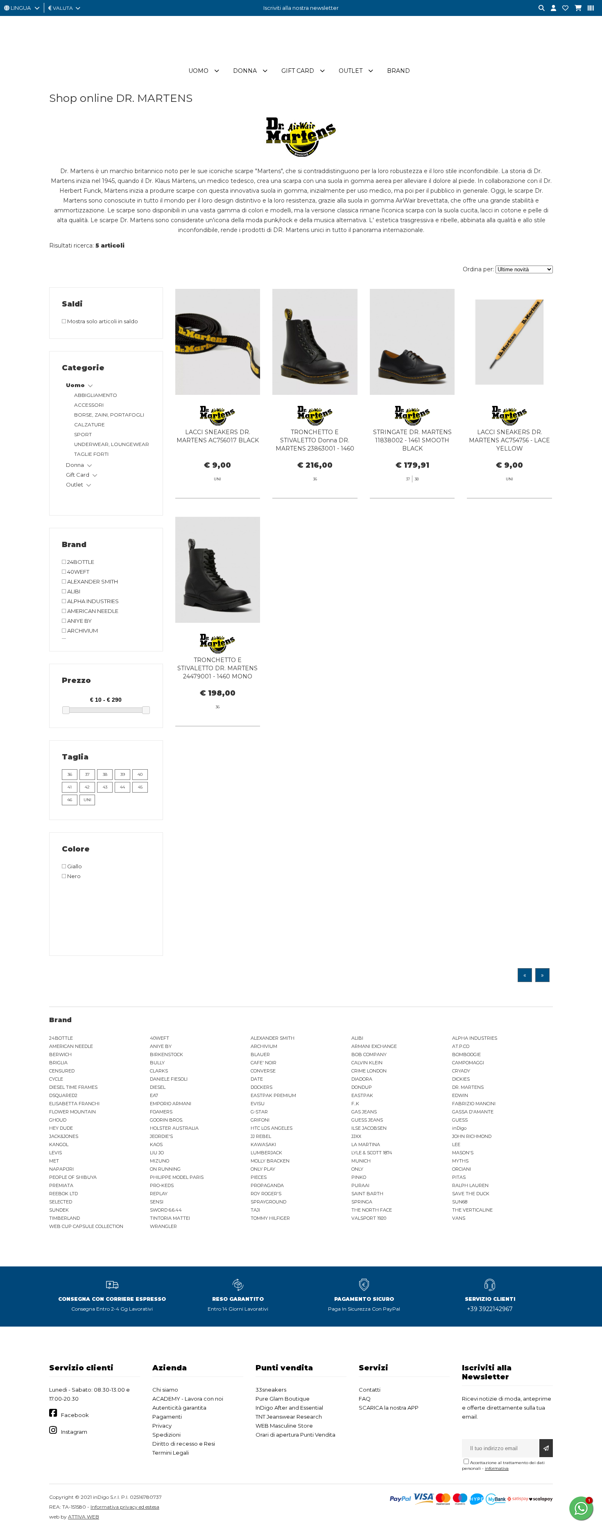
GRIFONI (260, 1120)
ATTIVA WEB (83, 1517)
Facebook (75, 1415)
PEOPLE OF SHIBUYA (73, 1177)
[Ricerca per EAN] (588, 8)
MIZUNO (159, 1161)
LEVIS (55, 1153)
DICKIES (461, 1079)
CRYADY (461, 1071)
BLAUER (260, 1054)
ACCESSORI (89, 405)
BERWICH (60, 1054)
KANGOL (58, 1144)
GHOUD (57, 1120)
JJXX (356, 1136)
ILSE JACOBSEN (369, 1128)
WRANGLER (163, 1226)
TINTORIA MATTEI (170, 1218)
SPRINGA (361, 1202)
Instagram (74, 1431)
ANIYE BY (79, 620)
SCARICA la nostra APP (389, 1407)
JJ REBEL (261, 1136)
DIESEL (157, 1087)
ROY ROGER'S (266, 1193)
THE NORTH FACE (371, 1210)
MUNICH (361, 1161)
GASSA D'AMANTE (472, 1112)
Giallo (74, 866)
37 (87, 774)
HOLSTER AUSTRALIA (174, 1128)
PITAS (459, 1177)
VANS (458, 1218)
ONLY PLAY (263, 1169)
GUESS (460, 1120)
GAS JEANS (364, 1112)
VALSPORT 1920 (368, 1218)
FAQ (365, 1398)
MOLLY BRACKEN (270, 1161)
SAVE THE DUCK (470, 1193)
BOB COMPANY (369, 1054)
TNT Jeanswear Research (289, 1416)
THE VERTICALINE (472, 1210)
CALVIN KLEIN (366, 1063)
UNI (87, 799)
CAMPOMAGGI (468, 1063)
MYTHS (460, 1161)
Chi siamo (165, 1389)
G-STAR (259, 1112)
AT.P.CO (460, 1046)
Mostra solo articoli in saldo (102, 321)
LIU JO (157, 1153)
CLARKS (159, 1071)
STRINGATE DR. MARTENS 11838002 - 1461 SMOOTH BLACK (412, 440)
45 (140, 787)
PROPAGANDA (267, 1185)
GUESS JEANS (367, 1120)
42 (87, 787)
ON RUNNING (165, 1169)
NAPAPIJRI (61, 1169)
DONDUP (361, 1087)
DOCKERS (261, 1087)
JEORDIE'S (161, 1136)
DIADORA (361, 1079)
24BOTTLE (80, 562)
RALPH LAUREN (470, 1185)
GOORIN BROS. (166, 1120)
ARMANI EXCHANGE (374, 1046)
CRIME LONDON (369, 1071)
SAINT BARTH (367, 1193)
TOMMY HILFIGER (270, 1218)
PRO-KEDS (162, 1185)
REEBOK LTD (63, 1193)
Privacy (162, 1425)
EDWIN (460, 1095)
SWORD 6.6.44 (166, 1210)
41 (70, 787)
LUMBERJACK (266, 1153)
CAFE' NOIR (263, 1063)
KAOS (156, 1144)
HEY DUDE (61, 1128)
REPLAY (158, 1193)
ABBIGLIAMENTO (95, 395)
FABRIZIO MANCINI (474, 1103)
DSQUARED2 (63, 1095)
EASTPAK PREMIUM (273, 1095)
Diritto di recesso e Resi (183, 1443)
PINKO (358, 1177)
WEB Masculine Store (284, 1425)
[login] (550, 8)
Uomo (198, 70)
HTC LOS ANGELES (271, 1128)
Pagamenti (167, 1416)
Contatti (369, 1389)
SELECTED (60, 1202)
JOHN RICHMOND (471, 1136)
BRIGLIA (58, 1063)
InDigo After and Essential (289, 1407)
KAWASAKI (263, 1144)
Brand (398, 70)
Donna (245, 70)
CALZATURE (89, 424)
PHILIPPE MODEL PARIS (177, 1177)
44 (122, 787)
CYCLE (56, 1079)
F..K (355, 1103)
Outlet (350, 70)
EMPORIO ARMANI (170, 1103)
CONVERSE (263, 1071)
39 (122, 774)
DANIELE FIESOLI (169, 1079)
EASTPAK (362, 1095)
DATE (257, 1079)
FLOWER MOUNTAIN (72, 1112)
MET (54, 1161)
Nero (73, 876)
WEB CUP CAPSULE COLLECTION (86, 1226)
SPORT (83, 434)
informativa (497, 1468)
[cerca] (538, 8)
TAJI (255, 1210)
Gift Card (297, 70)
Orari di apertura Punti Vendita (295, 1434)
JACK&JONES (63, 1136)
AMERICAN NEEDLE (92, 611)
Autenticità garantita (179, 1407)
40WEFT (77, 571)
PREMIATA (61, 1185)
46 (69, 799)
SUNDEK (59, 1210)
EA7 (154, 1095)
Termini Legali (170, 1452)
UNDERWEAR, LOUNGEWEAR (111, 444)
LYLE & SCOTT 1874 (371, 1153)
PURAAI (360, 1185)
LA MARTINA (365, 1144)
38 (105, 774)
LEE (456, 1144)
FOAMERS (161, 1112)
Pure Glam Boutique (283, 1398)
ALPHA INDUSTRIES (92, 601)
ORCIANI (461, 1169)
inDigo (459, 1128)
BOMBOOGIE (466, 1054)
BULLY (157, 1063)
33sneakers (271, 1389)
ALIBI (73, 591)
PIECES (259, 1177)
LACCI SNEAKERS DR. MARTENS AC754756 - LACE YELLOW (509, 440)
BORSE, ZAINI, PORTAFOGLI (109, 415)
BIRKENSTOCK (166, 1054)
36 (70, 774)
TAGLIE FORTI (91, 454)
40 (140, 774)
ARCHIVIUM (82, 630)
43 (105, 787)
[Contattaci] (562, 8)
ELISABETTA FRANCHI (74, 1103)
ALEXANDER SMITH (92, 581)
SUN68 (459, 1202)
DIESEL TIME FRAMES (73, 1087)
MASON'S (462, 1153)
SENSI (156, 1202)
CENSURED (62, 1071)
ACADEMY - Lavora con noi (187, 1398)
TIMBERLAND (64, 1218)
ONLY (357, 1169)
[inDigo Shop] (301, 57)
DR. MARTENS (468, 1087)
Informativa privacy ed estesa (125, 1507)
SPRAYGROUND (268, 1202)
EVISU (258, 1103)
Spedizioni (166, 1434)
